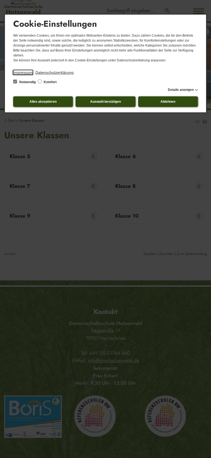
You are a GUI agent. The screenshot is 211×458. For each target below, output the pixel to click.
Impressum (23, 72)
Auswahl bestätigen (105, 102)
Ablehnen (167, 102)
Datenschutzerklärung (54, 72)
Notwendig (27, 82)
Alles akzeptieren (43, 102)
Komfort (50, 82)
